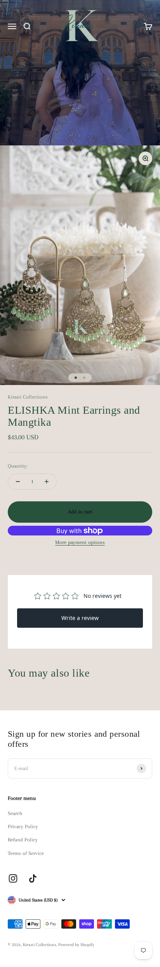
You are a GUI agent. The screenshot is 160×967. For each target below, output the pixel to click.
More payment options (80, 542)
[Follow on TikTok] (33, 878)
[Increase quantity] (46, 481)
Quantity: (18, 466)
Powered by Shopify (76, 944)
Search (15, 813)
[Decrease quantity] (18, 481)
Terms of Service (26, 853)
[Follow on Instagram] (13, 878)
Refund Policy (23, 840)
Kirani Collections (28, 397)
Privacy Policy (23, 826)
